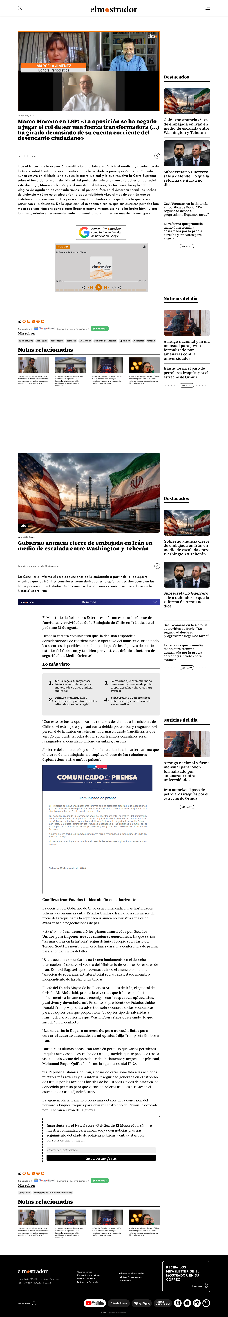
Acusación (41, 340)
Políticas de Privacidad (88, 1281)
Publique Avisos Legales (130, 1276)
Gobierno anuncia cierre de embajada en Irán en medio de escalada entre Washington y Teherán (187, 126)
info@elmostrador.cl (42, 1282)
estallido (71, 340)
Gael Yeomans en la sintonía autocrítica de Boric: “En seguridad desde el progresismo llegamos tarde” (186, 209)
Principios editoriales (87, 1278)
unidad (151, 340)
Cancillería (25, 1192)
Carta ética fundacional (88, 1274)
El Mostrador (29, 155)
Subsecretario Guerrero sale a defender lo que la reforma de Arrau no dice (186, 178)
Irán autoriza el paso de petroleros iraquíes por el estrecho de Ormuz (186, 372)
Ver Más (186, 246)
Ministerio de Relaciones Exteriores (53, 1192)
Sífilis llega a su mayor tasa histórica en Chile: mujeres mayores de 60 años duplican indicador (74, 686)
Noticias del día (181, 298)
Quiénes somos (84, 1271)
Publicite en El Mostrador (131, 1273)
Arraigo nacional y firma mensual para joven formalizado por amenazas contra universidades (187, 350)
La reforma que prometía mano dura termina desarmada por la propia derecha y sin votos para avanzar (183, 231)
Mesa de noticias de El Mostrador (40, 566)
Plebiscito (138, 340)
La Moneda (85, 340)
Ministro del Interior (105, 340)
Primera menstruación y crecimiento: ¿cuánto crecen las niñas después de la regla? (76, 701)
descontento (57, 340)
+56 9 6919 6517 (25, 1282)
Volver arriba (24, 1303)
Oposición (125, 340)
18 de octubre (26, 340)
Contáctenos (125, 1280)
